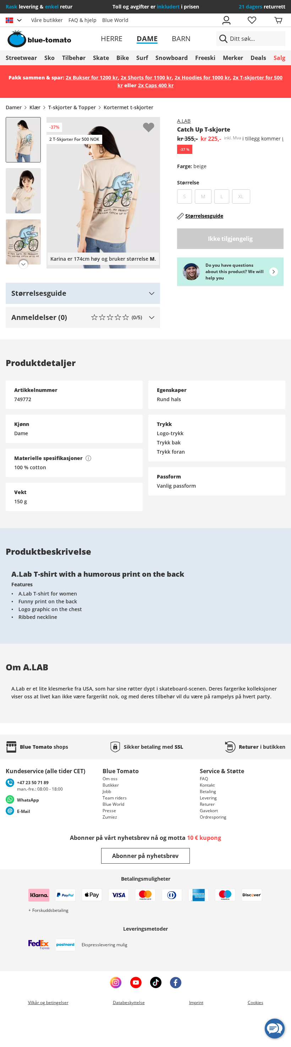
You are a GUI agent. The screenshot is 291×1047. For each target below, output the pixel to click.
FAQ (204, 779)
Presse (109, 811)
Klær (34, 107)
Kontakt (207, 785)
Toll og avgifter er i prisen (155, 6)
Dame (147, 38)
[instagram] (115, 982)
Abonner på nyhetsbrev (145, 856)
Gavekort (209, 811)
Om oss (110, 779)
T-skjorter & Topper (72, 107)
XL (244, 196)
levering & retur (39, 6)
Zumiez (110, 817)
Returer (207, 804)
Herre (111, 38)
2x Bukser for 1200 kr (92, 77)
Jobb (107, 791)
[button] (83, 293)
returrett (262, 6)
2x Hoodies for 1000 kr (202, 77)
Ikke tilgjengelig (230, 239)
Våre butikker (47, 20)
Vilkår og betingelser (48, 1002)
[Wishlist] (154, 122)
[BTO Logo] (50, 39)
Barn (181, 38)
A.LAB (184, 120)
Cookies (255, 1002)
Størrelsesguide (204, 215)
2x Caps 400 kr (156, 85)
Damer (14, 107)
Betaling (208, 791)
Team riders (115, 798)
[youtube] (136, 982)
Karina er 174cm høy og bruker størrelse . (103, 258)
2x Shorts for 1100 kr (146, 77)
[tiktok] (155, 982)
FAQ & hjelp (82, 20)
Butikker (111, 785)
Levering (208, 798)
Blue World (115, 20)
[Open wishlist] (251, 20)
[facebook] (175, 982)
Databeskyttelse (129, 1002)
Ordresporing (213, 817)
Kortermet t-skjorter (128, 107)
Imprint (196, 1002)
